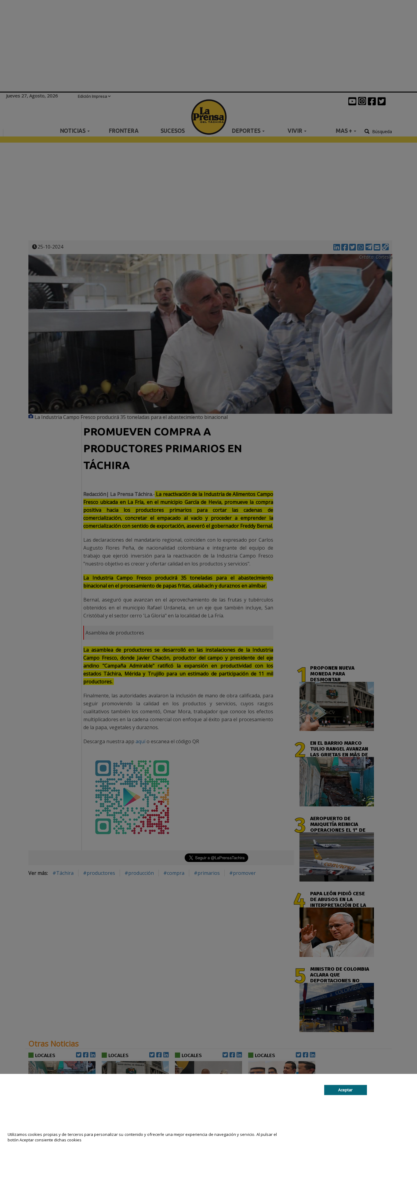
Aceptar (345, 1090)
